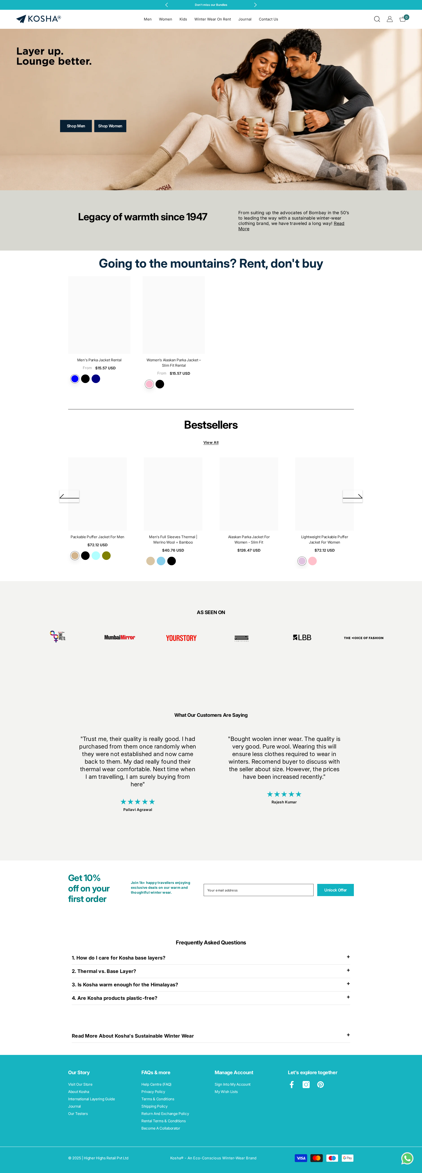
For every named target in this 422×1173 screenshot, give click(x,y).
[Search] (377, 19)
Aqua (96, 555)
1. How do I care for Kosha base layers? (119, 958)
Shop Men (76, 125)
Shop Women (110, 125)
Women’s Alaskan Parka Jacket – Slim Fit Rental (174, 363)
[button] (69, 496)
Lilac (302, 561)
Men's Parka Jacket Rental (99, 360)
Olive (106, 555)
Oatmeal (150, 561)
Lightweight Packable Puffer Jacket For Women (324, 540)
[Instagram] (306, 1084)
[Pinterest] (320, 1084)
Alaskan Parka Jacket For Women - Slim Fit (249, 540)
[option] (211, 4)
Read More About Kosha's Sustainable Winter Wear (133, 1036)
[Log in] (390, 19)
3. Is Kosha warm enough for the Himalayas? (125, 985)
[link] (58, 639)
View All (211, 443)
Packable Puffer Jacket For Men (97, 537)
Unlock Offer (335, 890)
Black (85, 378)
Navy (96, 378)
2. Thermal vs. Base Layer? (104, 971)
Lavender (149, 384)
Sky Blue (161, 561)
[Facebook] (291, 1084)
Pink (312, 561)
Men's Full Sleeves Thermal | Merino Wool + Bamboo (173, 540)
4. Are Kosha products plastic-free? (115, 998)
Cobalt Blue (75, 378)
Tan (75, 555)
